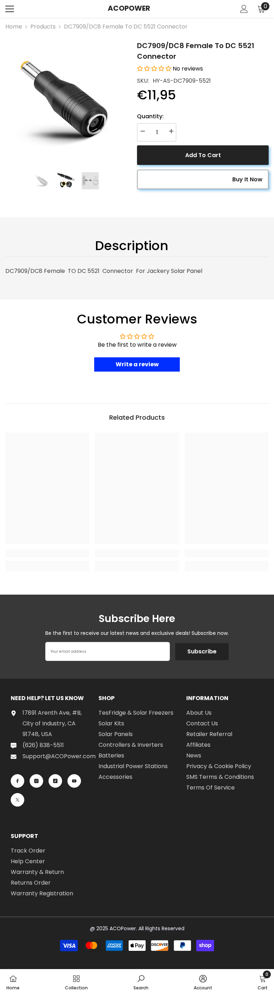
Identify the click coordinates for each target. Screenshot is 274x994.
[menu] (9, 9)
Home (13, 26)
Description (131, 246)
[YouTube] (74, 781)
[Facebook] (17, 781)
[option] (65, 100)
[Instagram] (36, 781)
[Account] (244, 9)
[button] (155, 68)
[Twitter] (17, 800)
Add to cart (203, 155)
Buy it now (247, 179)
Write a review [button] (137, 364)
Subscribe (202, 651)
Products (43, 26)
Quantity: (150, 116)
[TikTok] (55, 781)
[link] (47, 553)
